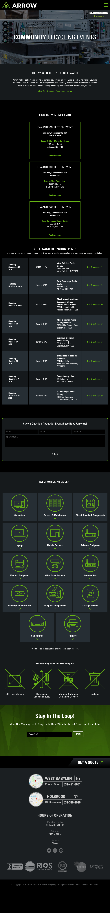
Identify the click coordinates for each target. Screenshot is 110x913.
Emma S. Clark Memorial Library (55, 141)
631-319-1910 (72, 802)
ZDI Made (94, 884)
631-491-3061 (72, 784)
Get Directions (55, 155)
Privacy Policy (82, 884)
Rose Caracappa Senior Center (55, 221)
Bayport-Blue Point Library (55, 181)
